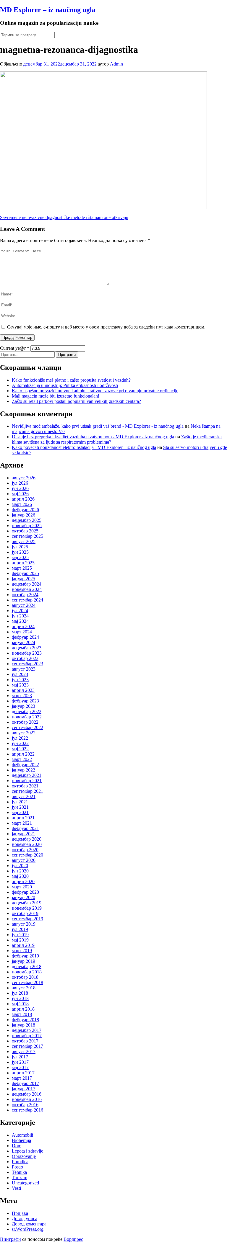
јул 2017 (20, 1056)
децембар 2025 (26, 520)
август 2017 (23, 1051)
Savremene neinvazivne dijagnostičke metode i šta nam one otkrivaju (64, 217)
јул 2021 (20, 801)
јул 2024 (20, 610)
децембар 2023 (26, 647)
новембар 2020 (27, 844)
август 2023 (23, 668)
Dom (16, 1145)
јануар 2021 (23, 833)
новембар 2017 (27, 1035)
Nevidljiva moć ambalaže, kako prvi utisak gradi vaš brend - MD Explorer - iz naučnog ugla (98, 426)
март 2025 (22, 568)
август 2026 (23, 477)
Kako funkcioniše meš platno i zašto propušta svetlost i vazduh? (71, 380)
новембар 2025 (27, 525)
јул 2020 (20, 865)
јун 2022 (20, 743)
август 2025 (23, 541)
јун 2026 (20, 488)
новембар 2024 (27, 589)
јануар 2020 (23, 897)
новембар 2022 (27, 716)
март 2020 (22, 886)
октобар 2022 (25, 722)
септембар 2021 (27, 791)
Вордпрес (73, 1239)
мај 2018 (20, 1003)
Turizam (19, 1177)
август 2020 (23, 860)
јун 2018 (20, 998)
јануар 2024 (23, 642)
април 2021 (23, 817)
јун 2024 (20, 615)
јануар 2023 (23, 706)
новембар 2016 (27, 1099)
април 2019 (23, 945)
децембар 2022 (26, 711)
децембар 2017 (26, 1030)
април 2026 (23, 498)
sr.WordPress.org (27, 1229)
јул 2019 (20, 929)
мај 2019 (20, 939)
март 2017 (22, 1078)
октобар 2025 (25, 530)
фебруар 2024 (25, 637)
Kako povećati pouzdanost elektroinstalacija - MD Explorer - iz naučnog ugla (84, 447)
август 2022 (23, 732)
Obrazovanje (24, 1156)
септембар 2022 (27, 727)
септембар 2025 (27, 536)
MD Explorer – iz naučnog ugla (47, 10)
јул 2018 (20, 993)
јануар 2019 (23, 961)
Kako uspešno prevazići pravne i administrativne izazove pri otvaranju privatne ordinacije (95, 390)
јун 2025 (20, 552)
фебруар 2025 (25, 573)
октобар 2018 (25, 977)
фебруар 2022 (25, 764)
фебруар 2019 (25, 955)
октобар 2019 (25, 913)
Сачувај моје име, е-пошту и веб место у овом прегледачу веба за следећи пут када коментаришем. (106, 326)
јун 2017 (20, 1062)
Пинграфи (10, 1239)
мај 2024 (20, 621)
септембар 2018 (27, 982)
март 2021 (22, 823)
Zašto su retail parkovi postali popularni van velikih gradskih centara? (76, 401)
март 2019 (22, 950)
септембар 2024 (27, 599)
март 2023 (22, 695)
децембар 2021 (26, 775)
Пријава (20, 1213)
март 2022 (22, 759)
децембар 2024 (26, 583)
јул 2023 (20, 674)
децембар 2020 (26, 838)
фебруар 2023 (25, 700)
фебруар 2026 (25, 509)
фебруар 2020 (25, 892)
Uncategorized (25, 1182)
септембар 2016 (27, 1109)
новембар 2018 (27, 971)
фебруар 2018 (25, 1019)
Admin (116, 63)
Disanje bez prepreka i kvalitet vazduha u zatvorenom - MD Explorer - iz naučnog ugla (93, 436)
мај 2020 (20, 876)
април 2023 (23, 690)
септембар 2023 (27, 663)
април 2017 (23, 1072)
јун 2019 (20, 934)
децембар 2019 (26, 902)
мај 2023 (20, 684)
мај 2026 (20, 493)
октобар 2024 (25, 594)
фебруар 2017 (25, 1083)
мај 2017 (20, 1067)
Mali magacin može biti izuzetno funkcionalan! (55, 395)
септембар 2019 (27, 918)
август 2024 (23, 605)
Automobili (22, 1135)
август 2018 (23, 987)
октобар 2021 (25, 785)
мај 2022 (20, 748)
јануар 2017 (23, 1088)
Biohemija (21, 1140)
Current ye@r (14, 348)
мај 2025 (20, 557)
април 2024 (23, 626)
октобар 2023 (25, 658)
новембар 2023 (27, 653)
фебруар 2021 (25, 828)
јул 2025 (20, 546)
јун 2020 (20, 870)
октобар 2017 (25, 1040)
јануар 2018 (23, 1024)
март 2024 (22, 631)
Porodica (20, 1161)
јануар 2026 (23, 514)
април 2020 (23, 881)
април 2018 (23, 1008)
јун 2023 (20, 679)
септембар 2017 (27, 1046)
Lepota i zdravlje (27, 1150)
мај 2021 (20, 812)
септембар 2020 (27, 854)
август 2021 (23, 796)
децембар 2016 (26, 1093)
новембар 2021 (27, 780)
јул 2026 (20, 483)
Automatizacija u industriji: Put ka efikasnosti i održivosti (65, 385)
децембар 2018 (26, 966)
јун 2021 (20, 807)
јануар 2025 (23, 578)
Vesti (16, 1188)
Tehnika (19, 1172)
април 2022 (23, 753)
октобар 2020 (25, 849)
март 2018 (22, 1014)
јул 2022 (20, 738)
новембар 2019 (27, 908)
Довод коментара (29, 1223)
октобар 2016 (25, 1104)
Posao (17, 1166)
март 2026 (22, 504)
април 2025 (23, 562)
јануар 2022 (23, 769)
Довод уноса (24, 1218)
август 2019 (23, 923)
